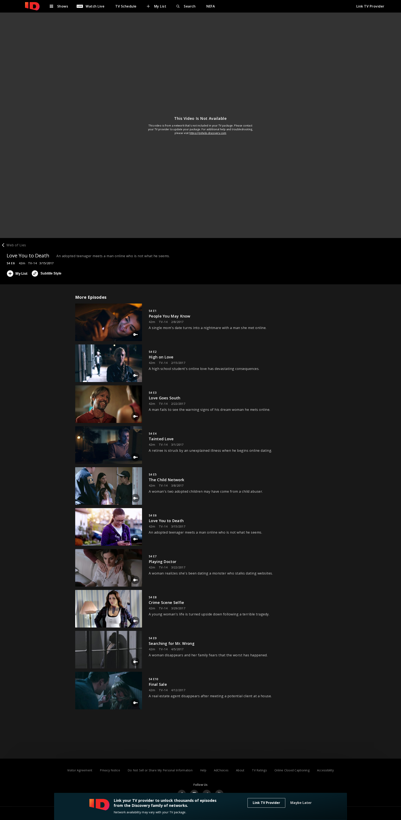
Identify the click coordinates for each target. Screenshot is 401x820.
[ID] (34, 6)
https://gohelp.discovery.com (207, 133)
